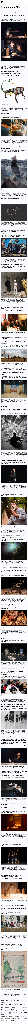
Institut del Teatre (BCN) (12, 269)
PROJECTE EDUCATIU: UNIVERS (10, 198)
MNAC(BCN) (9, 75)
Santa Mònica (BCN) (13, 310)
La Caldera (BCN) (10, 777)
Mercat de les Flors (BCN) (12, 413)
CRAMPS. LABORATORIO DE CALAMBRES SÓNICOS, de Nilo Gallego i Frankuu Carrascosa (13, 673)
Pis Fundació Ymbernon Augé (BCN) (17, 811)
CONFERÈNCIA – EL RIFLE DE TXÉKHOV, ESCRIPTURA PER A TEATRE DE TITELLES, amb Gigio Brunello (13, 266)
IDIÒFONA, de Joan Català (8, 492)
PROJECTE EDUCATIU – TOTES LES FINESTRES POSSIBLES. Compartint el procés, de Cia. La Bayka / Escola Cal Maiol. (13, 944)
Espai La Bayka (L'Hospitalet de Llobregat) (15, 948)
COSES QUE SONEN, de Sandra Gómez (12, 775)
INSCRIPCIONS (15, 236)
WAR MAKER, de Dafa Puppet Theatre (11, 605)
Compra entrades (18, 20)
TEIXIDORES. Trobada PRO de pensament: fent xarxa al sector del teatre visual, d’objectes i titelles (13, 231)
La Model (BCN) (8, 236)
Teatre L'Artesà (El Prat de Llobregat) (17, 200)
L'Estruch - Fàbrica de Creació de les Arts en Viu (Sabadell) (13, 346)
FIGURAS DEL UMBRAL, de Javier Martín (12, 460)
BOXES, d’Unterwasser (7, 113)
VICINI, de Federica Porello (8, 842)
